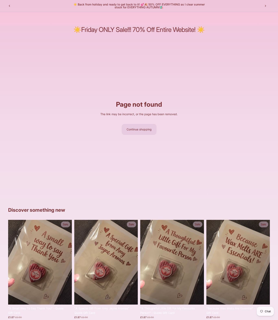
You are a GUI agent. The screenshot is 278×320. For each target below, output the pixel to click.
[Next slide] (265, 5)
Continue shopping (139, 129)
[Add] (65, 298)
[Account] (256, 18)
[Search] (247, 18)
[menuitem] (86, 19)
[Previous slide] (9, 5)
